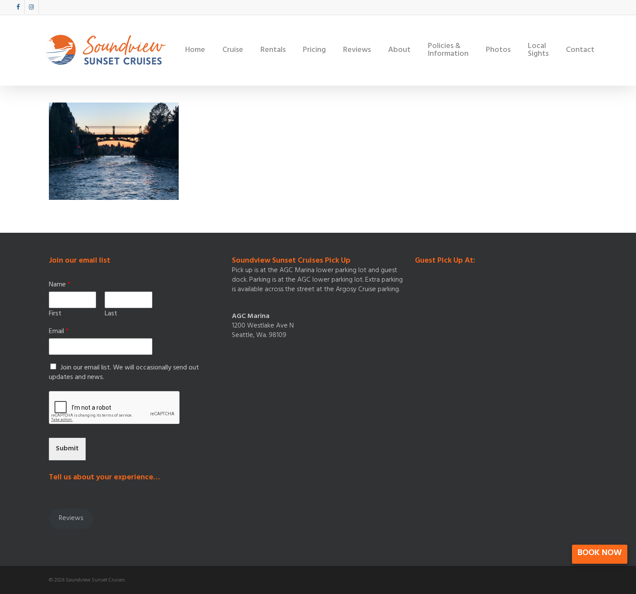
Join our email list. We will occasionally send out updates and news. (124, 373)
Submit (67, 449)
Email (59, 332)
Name (60, 285)
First (55, 314)
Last (111, 314)
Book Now (600, 554)
